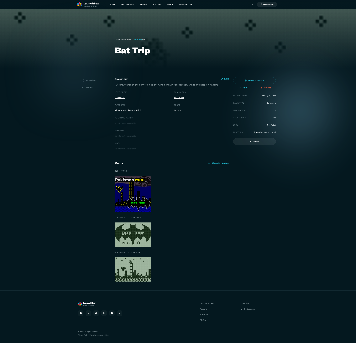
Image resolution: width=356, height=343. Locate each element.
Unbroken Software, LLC (98, 335)
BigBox (170, 4)
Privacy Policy (83, 335)
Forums (143, 4)
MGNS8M (120, 97)
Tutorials (157, 4)
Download (245, 303)
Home (112, 4)
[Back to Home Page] (88, 4)
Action (177, 110)
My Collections (185, 4)
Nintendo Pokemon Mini (128, 110)
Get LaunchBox (127, 4)
